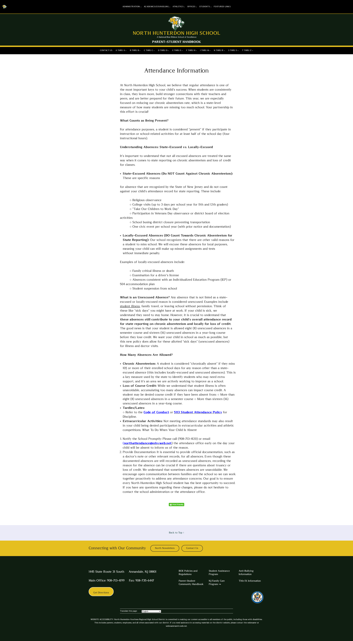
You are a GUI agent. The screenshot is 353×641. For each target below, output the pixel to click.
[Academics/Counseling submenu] (169, 6)
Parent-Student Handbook (176, 41)
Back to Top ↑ (176, 532)
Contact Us (192, 548)
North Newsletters (165, 548)
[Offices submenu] (196, 6)
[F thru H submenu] (196, 50)
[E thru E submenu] (182, 50)
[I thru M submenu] (210, 50)
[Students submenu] (211, 6)
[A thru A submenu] (125, 50)
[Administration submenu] (140, 6)
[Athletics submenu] (184, 6)
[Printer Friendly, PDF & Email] (176, 505)
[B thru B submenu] (140, 50)
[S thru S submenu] (238, 50)
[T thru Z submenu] (252, 50)
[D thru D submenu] (168, 50)
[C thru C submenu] (154, 50)
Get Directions (101, 592)
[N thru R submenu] (224, 50)
